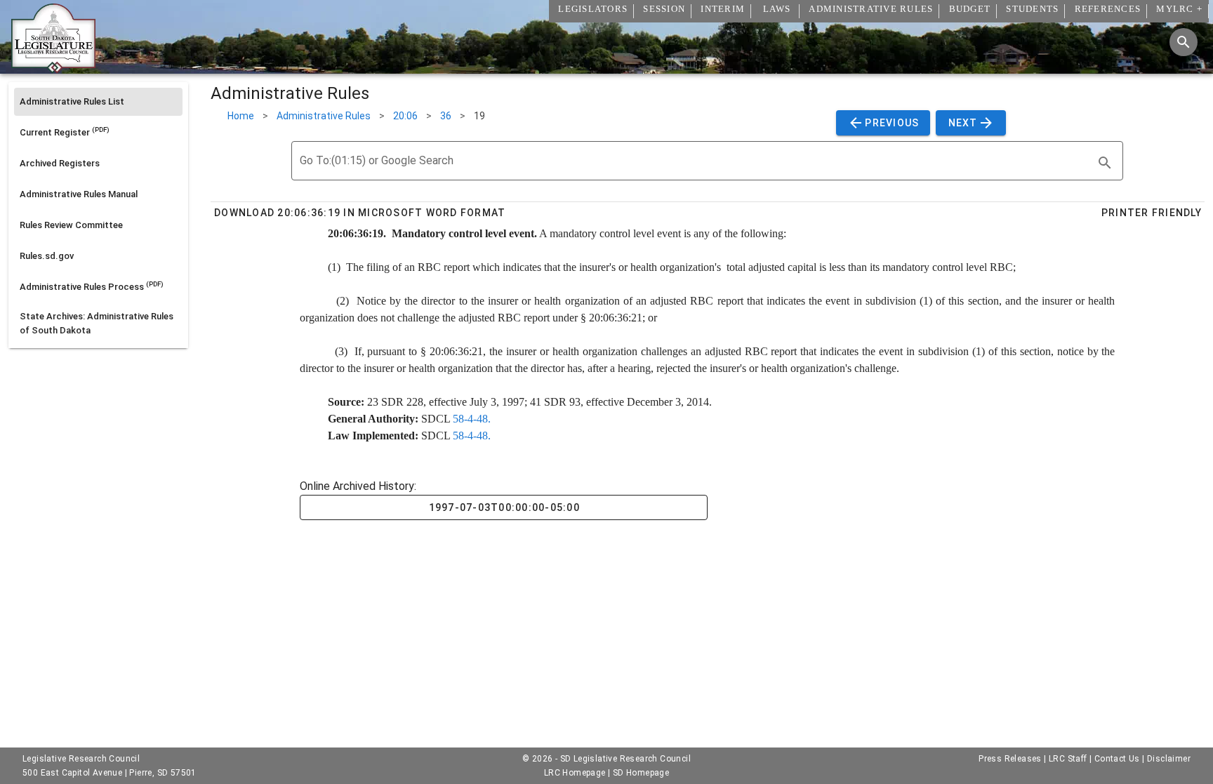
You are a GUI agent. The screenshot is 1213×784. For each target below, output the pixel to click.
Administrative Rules (324, 115)
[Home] (53, 68)
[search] (1105, 163)
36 (445, 115)
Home (240, 115)
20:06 (405, 115)
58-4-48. (472, 419)
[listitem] (98, 102)
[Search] (1183, 42)
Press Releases (1010, 759)
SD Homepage (641, 773)
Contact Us (1117, 759)
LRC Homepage (575, 773)
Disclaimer (1169, 759)
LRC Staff (1068, 759)
